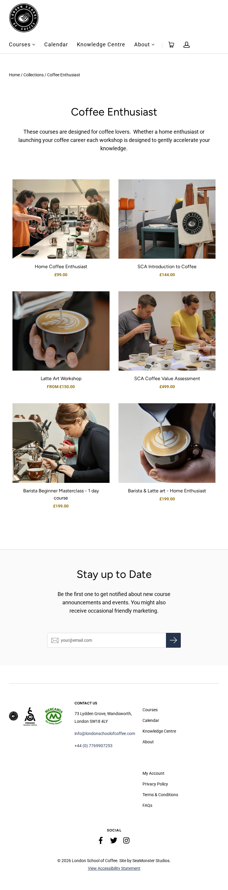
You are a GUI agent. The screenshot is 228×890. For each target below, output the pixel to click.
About (142, 45)
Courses (20, 45)
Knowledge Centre (101, 45)
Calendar (56, 45)
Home (14, 74)
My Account (153, 773)
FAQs (147, 805)
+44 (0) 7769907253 (94, 745)
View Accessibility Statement (114, 868)
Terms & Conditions (160, 794)
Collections (33, 74)
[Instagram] (126, 841)
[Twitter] (114, 841)
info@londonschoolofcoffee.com (105, 733)
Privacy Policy (155, 784)
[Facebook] (101, 841)
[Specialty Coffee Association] (30, 716)
